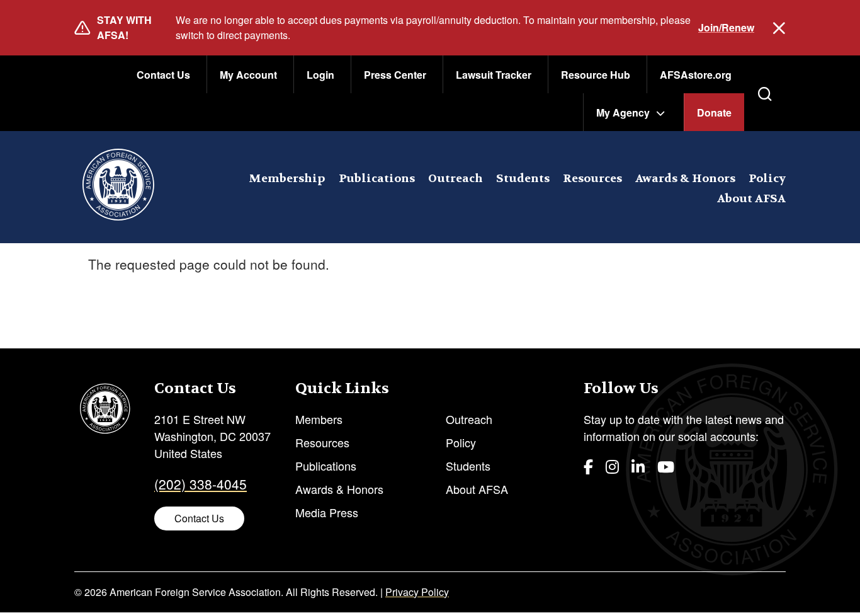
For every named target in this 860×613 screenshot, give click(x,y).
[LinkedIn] (638, 466)
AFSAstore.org (696, 74)
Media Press (326, 512)
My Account (248, 74)
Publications (377, 178)
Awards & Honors (685, 178)
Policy (767, 178)
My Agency (623, 112)
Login (320, 74)
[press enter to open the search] (765, 94)
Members (318, 419)
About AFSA (751, 199)
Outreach (455, 178)
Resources (592, 178)
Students (523, 178)
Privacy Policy (417, 592)
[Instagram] (612, 466)
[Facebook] (588, 466)
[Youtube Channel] (665, 466)
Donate (714, 112)
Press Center (395, 74)
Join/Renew (726, 27)
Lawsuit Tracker (493, 74)
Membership (287, 178)
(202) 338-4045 (200, 483)
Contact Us (163, 74)
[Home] (118, 187)
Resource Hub (595, 74)
